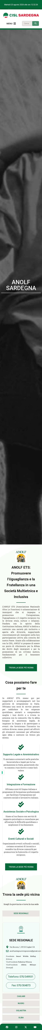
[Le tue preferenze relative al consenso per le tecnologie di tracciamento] (2, 772)
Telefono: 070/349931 (20, 976)
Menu (9, 23)
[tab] (21, 913)
